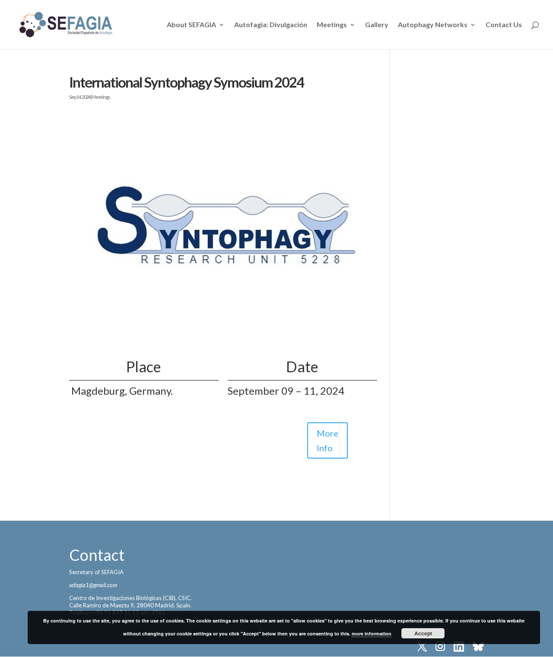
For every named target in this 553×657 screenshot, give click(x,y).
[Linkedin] (459, 647)
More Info (327, 440)
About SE (191, 25)
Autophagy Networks (432, 25)
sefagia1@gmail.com (93, 585)
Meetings (332, 25)
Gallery (376, 25)
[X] (422, 647)
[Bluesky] (478, 647)
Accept (423, 633)
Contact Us (504, 25)
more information (371, 633)
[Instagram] (440, 647)
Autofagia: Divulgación (270, 25)
